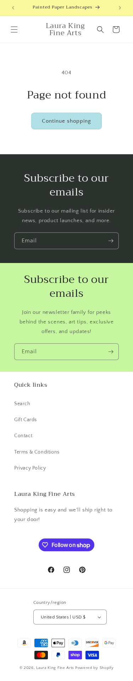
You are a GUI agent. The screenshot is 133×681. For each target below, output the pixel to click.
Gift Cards (25, 420)
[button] (14, 29)
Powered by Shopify (94, 668)
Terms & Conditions (37, 452)
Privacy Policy (30, 468)
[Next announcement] (120, 8)
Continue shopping (66, 121)
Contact (23, 436)
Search (22, 404)
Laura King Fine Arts (55, 668)
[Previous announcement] (13, 8)
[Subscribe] (110, 240)
